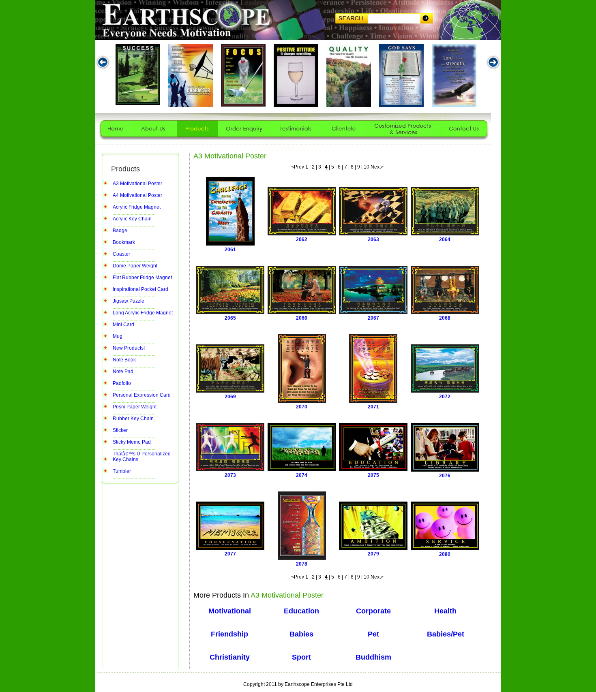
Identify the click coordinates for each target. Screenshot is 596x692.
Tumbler (122, 471)
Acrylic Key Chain (132, 219)
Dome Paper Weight (135, 266)
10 (366, 167)
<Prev (297, 167)
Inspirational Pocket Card (140, 289)
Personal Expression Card (142, 395)
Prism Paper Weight (135, 407)
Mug (117, 336)
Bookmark (124, 242)
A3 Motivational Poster (137, 183)
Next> (377, 167)
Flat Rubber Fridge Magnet (142, 277)
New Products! (129, 348)
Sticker (120, 430)
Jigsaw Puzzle (128, 301)
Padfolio (122, 383)
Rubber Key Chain (133, 418)
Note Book (124, 360)
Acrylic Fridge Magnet (137, 207)
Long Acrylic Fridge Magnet (143, 313)
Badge (120, 230)
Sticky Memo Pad (132, 442)
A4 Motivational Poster (137, 195)
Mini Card (123, 324)
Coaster (121, 254)
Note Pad (123, 371)
